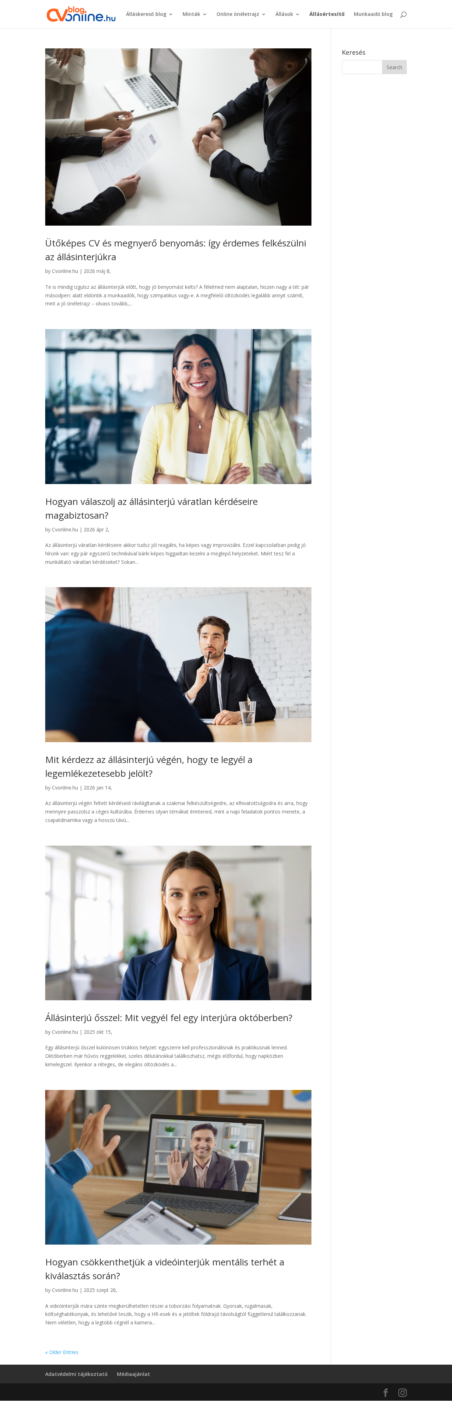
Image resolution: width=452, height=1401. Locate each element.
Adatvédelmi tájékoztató (76, 1374)
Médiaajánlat (133, 1374)
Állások (284, 14)
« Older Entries (61, 1352)
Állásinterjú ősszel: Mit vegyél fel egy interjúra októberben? (168, 1017)
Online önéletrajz (237, 14)
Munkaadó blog (373, 14)
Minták (191, 14)
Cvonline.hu (65, 271)
